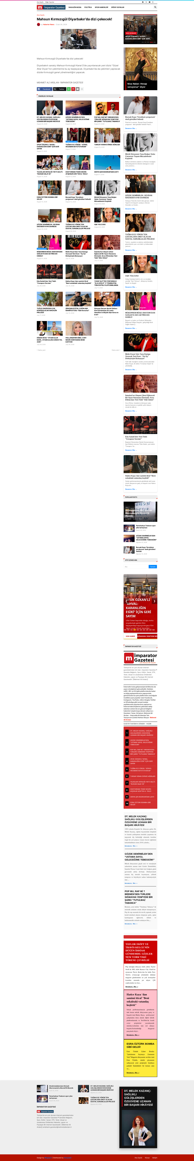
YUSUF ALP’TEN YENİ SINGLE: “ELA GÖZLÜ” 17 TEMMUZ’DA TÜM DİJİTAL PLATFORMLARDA (106, 283)
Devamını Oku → (131, 128)
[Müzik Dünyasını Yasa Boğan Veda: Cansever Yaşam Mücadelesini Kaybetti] (107, 187)
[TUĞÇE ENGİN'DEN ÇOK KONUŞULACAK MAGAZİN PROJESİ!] (50, 299)
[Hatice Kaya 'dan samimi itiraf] (78, 271)
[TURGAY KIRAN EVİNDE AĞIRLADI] (107, 135)
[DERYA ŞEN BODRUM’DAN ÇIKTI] (107, 162)
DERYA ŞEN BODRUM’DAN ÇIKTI (106, 172)
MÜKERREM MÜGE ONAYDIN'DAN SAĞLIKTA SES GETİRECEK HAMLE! (49, 254)
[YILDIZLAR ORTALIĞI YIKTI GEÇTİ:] (50, 162)
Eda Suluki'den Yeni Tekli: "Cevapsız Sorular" (46, 282)
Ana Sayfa (40, 2)
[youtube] (149, 2)
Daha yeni (41, 350)
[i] (152, 2)
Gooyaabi (67, 1158)
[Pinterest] (73, 89)
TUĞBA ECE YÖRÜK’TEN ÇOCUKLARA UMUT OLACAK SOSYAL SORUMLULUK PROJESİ (78, 226)
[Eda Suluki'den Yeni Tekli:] (50, 271)
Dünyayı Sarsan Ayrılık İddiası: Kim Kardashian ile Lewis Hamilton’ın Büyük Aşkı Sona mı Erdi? (106, 311)
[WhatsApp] (69, 89)
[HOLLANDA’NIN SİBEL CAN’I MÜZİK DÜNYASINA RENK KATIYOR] (78, 328)
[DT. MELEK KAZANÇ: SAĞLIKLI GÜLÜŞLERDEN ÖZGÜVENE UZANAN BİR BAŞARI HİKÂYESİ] (50, 108)
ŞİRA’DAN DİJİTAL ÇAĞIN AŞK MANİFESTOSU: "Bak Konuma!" (77, 309)
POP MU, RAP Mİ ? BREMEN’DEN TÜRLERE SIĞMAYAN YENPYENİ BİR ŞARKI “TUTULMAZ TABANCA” (107, 119)
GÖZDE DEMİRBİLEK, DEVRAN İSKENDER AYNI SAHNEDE (48, 225)
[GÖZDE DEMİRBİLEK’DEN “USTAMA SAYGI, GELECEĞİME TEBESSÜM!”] (78, 108)
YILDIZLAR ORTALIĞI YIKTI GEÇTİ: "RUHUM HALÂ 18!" (50, 173)
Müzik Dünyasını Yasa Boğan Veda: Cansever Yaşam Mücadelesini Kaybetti (105, 199)
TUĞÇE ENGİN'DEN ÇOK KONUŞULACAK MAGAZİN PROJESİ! (47, 310)
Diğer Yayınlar (49, 2)
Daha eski (115, 350)
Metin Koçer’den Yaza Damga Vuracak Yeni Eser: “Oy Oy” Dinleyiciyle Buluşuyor (77, 254)
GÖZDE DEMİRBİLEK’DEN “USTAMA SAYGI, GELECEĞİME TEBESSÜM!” (77, 119)
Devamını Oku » (131, 846)
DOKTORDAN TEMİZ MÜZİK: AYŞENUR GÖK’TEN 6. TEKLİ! (77, 173)
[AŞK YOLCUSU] (107, 215)
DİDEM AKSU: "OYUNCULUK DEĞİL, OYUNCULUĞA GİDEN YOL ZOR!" (49, 340)
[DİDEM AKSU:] (50, 328)
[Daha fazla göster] (82, 89)
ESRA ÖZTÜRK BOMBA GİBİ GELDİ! (47, 198)
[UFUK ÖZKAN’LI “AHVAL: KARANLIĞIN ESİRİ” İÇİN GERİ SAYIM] (50, 135)
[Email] (77, 89)
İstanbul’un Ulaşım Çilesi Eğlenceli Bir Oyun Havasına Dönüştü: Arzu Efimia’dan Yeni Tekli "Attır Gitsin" (105, 255)
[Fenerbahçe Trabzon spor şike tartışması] (129, 528)
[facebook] (142, 2)
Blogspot (48, 1158)
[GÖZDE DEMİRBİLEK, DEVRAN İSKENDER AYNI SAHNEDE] (50, 215)
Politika (88, 7)
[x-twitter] (146, 2)
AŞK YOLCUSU (100, 224)
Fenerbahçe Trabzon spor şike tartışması (146, 527)
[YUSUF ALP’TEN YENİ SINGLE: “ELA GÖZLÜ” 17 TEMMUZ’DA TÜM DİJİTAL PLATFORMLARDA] (107, 271)
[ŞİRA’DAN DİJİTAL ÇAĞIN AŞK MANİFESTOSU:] (78, 299)
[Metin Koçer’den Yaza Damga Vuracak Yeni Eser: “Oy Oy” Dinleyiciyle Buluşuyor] (78, 242)
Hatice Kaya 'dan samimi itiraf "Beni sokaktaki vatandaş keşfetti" (78, 282)
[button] (155, 7)
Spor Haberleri (101, 7)
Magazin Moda (75, 7)
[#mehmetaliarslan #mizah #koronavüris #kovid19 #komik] (42, 1088)
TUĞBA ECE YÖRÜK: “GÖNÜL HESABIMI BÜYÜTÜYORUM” (77, 146)
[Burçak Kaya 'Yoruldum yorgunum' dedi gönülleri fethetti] (78, 187)
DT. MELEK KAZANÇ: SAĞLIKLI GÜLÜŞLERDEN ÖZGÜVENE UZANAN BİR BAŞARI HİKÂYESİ (48, 119)
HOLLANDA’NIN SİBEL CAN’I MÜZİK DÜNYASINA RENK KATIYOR (76, 340)
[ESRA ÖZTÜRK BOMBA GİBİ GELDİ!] (50, 187)
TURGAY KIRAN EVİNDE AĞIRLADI (107, 145)
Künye (147, 1158)
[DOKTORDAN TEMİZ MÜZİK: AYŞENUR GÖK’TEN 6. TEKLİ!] (78, 162)
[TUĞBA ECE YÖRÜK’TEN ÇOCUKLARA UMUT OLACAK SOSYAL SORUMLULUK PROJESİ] (78, 215)
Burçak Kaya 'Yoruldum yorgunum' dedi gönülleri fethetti (78, 198)
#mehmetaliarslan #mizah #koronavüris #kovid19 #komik (61, 1087)
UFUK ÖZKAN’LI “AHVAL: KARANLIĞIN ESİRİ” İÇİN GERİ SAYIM (48, 147)
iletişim (154, 1158)
